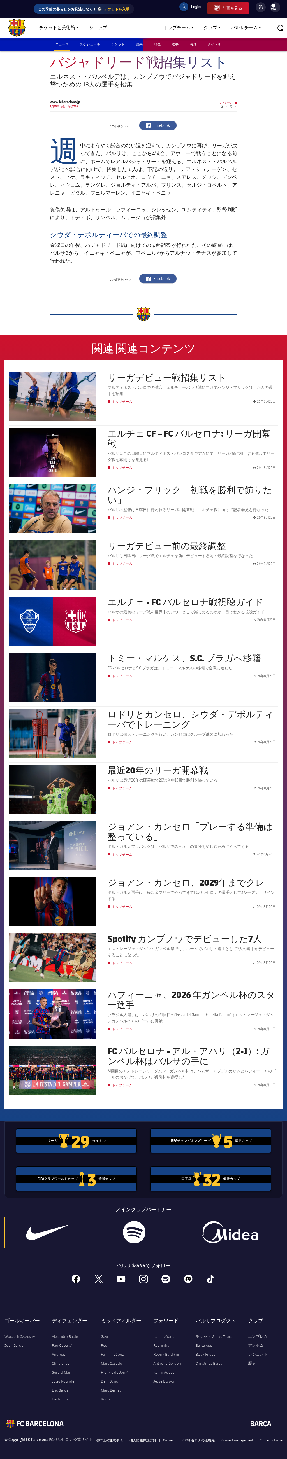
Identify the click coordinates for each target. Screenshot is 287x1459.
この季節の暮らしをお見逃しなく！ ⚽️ (83, 8)
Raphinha (161, 1345)
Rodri (105, 1399)
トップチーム (176, 27)
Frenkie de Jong (114, 1372)
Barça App (204, 1345)
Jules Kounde (63, 1381)
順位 (157, 44)
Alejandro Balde (65, 1336)
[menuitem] (273, 5)
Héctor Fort (61, 1399)
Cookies (168, 1440)
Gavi (104, 1336)
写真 (193, 44)
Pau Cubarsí (62, 1345)
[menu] (275, 7)
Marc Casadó (111, 1363)
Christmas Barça (209, 1363)
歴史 (252, 1363)
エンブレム (258, 1336)
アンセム (256, 1345)
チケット (118, 44)
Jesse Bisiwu (163, 1381)
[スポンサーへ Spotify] (134, 1232)
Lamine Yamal (164, 1336)
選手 (175, 44)
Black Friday (206, 1354)
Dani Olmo (109, 1381)
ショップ (98, 27)
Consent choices (271, 1440)
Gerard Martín (63, 1372)
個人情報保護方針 (142, 1440)
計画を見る (232, 8)
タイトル (214, 44)
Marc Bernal (111, 1390)
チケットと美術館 (57, 27)
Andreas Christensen (61, 1359)
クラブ (210, 27)
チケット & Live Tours (214, 1336)
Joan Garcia (14, 1345)
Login (192, 7)
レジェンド (258, 1354)
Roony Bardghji (166, 1354)
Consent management (237, 1440)
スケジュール (90, 44)
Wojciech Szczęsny (19, 1336)
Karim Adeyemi (166, 1372)
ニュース (62, 44)
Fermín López (112, 1354)
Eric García (60, 1390)
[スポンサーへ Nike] (47, 1232)
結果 (139, 44)
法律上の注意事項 (109, 1440)
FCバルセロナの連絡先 (198, 1440)
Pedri (105, 1345)
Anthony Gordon (167, 1363)
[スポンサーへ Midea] (230, 1232)
